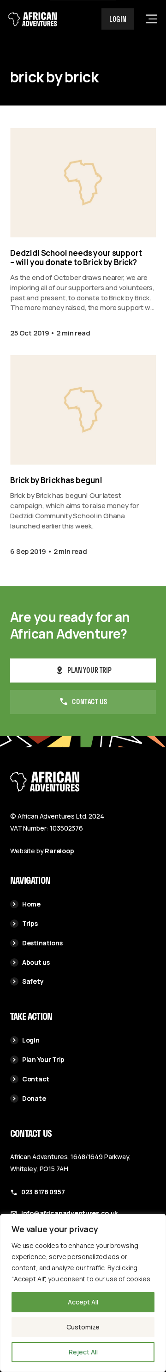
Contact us (89, 701)
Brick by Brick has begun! (56, 480)
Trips (30, 923)
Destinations (42, 942)
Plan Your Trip (43, 1059)
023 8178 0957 (43, 1191)
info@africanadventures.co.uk (69, 1213)
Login (117, 19)
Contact (35, 1078)
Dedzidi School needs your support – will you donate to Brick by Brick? (76, 257)
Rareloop (59, 850)
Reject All (83, 1351)
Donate (34, 1098)
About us (36, 962)
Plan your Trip (89, 670)
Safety (32, 981)
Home (31, 904)
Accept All (83, 1302)
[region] (83, 1293)
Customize (83, 1326)
